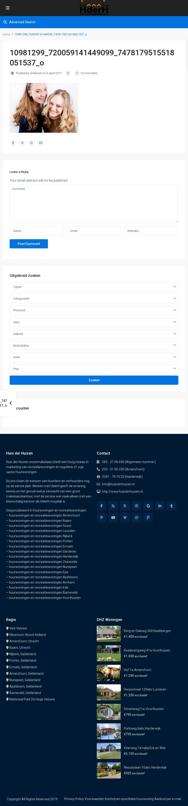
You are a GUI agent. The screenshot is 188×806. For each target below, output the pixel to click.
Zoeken (94, 380)
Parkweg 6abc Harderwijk (142, 728)
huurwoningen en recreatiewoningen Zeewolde (43, 562)
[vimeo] (125, 517)
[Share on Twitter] (22, 143)
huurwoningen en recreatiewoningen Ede (38, 587)
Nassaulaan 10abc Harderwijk (145, 767)
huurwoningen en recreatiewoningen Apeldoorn (43, 577)
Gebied (18, 334)
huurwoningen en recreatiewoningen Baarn (40, 520)
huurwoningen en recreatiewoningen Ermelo (41, 546)
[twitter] (125, 506)
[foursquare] (148, 517)
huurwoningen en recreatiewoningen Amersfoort (44, 515)
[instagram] (136, 517)
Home (6, 34)
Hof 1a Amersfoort (137, 670)
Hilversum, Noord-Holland (27, 635)
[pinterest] (101, 517)
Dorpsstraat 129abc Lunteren (145, 689)
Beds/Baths (21, 345)
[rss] (113, 506)
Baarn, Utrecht (19, 647)
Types (17, 287)
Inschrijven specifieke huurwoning (129, 799)
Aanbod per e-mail (167, 799)
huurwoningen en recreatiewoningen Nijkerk (40, 536)
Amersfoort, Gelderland (26, 673)
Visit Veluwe (18, 628)
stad (16, 322)
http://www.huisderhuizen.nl (122, 491)
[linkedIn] (160, 506)
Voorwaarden (94, 799)
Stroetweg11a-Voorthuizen (144, 709)
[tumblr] (171, 506)
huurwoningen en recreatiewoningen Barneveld (43, 592)
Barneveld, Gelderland (25, 693)
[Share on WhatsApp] (31, 143)
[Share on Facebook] (13, 143)
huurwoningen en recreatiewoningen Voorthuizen (45, 598)
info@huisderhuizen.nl (118, 484)
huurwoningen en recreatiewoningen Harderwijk (43, 556)
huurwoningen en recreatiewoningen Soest (40, 526)
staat (16, 357)
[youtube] (113, 517)
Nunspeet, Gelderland (24, 680)
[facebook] (101, 506)
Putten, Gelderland (22, 660)
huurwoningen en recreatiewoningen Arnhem (42, 582)
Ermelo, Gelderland (23, 667)
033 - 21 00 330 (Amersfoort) (123, 469)
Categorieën (21, 298)
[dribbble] (136, 506)
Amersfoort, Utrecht (24, 641)
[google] (148, 506)
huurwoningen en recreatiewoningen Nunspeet (43, 567)
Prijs (16, 369)
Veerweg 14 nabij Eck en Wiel (145, 748)
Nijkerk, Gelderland (22, 654)
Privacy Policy (74, 799)
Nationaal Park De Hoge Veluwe (32, 699)
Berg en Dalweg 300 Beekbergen (147, 631)
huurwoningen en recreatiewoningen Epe (38, 572)
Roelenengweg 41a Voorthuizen (147, 650)
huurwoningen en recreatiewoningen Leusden (42, 531)
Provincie (19, 310)
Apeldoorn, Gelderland (25, 686)
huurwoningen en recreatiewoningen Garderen (42, 551)
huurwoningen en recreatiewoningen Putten (41, 541)
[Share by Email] (40, 143)
